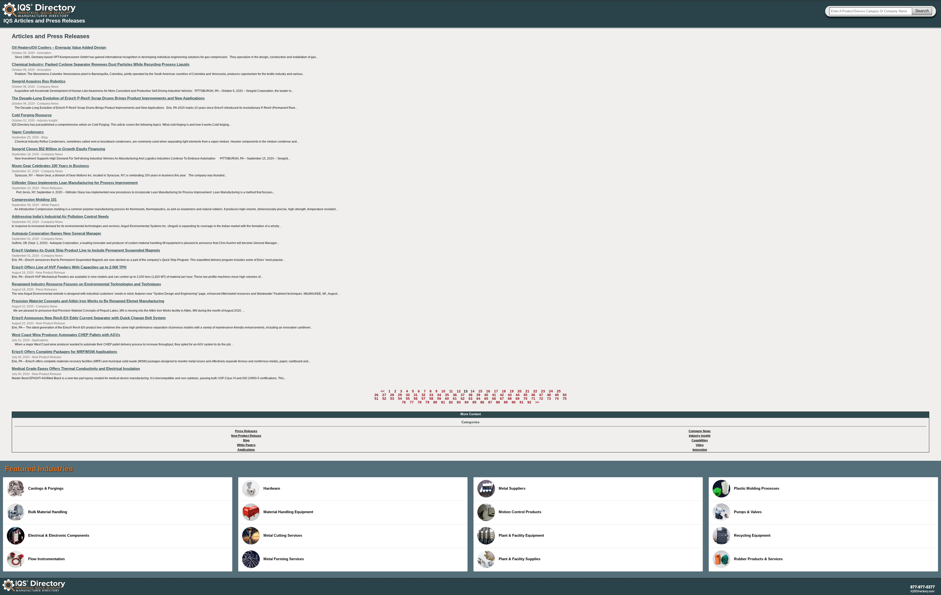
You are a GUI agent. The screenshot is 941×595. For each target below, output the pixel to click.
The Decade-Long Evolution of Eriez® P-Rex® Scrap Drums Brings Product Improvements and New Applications (108, 98)
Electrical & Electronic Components (58, 535)
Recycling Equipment (752, 535)
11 (451, 391)
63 (470, 399)
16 (488, 391)
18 (504, 391)
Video (700, 445)
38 (470, 395)
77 (412, 402)
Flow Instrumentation (46, 559)
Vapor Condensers (28, 132)
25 (559, 391)
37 (463, 395)
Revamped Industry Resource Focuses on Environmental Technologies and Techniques (86, 284)
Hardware (271, 488)
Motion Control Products (520, 512)
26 (376, 395)
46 (533, 395)
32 (423, 395)
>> (537, 402)
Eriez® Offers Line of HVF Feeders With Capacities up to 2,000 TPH (69, 267)
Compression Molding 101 (34, 199)
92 (529, 402)
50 (565, 395)
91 (521, 402)
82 (451, 402)
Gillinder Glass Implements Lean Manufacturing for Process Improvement (75, 183)
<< (382, 391)
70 (525, 399)
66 (494, 399)
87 (490, 402)
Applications (246, 449)
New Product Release (246, 435)
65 (486, 399)
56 (416, 399)
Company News (700, 431)
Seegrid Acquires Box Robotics (38, 81)
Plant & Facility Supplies (519, 559)
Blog (246, 440)
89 (506, 402)
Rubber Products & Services (758, 559)
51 (376, 399)
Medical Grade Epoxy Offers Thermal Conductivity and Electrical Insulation (76, 368)
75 (565, 399)
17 (496, 391)
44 (518, 395)
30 (408, 395)
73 (549, 399)
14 (472, 391)
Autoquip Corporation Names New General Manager (56, 233)
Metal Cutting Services (282, 535)
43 (510, 395)
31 (416, 395)
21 (527, 391)
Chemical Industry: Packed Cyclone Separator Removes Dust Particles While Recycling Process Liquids (100, 64)
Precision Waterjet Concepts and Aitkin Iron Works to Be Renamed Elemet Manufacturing (88, 301)
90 (514, 402)
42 (502, 395)
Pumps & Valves (748, 512)
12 (459, 391)
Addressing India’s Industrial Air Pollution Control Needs (60, 216)
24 (551, 391)
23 (543, 391)
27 (384, 395)
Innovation (700, 449)
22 (535, 391)
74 (557, 399)
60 (447, 399)
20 (519, 391)
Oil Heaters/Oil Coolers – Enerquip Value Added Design (59, 47)
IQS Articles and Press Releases (44, 21)
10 (443, 391)
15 (480, 391)
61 (455, 399)
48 (549, 395)
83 (459, 402)
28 (392, 395)
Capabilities (700, 440)
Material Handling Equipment (288, 512)
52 (384, 399)
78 (419, 402)
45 (525, 395)
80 (435, 402)
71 (533, 399)
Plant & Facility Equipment (521, 535)
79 (427, 402)
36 (455, 395)
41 (494, 395)
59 (439, 399)
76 (404, 402)
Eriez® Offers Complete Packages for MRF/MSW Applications (64, 352)
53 (392, 399)
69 (518, 399)
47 (541, 395)
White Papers (246, 445)
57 (423, 399)
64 (478, 399)
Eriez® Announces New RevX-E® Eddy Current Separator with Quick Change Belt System (89, 318)
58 (431, 399)
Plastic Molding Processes (756, 488)
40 (486, 395)
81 (443, 402)
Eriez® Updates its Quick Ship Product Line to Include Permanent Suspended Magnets (86, 250)
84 (467, 402)
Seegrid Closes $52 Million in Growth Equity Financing (58, 149)
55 (408, 399)
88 (498, 402)
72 (541, 399)
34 (439, 395)
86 (482, 402)
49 (557, 395)
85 (474, 402)
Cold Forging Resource (32, 115)
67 (502, 399)
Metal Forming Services (283, 559)
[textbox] (870, 11)
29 (400, 395)
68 (510, 399)
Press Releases (246, 431)
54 (400, 399)
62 (463, 399)
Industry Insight (699, 435)
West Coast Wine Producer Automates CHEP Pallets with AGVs (66, 335)
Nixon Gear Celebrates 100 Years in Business (50, 166)
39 (478, 395)
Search (922, 11)
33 (431, 395)
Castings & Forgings (45, 488)
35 (447, 395)
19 (512, 391)
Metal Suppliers (512, 488)
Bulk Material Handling (47, 512)
